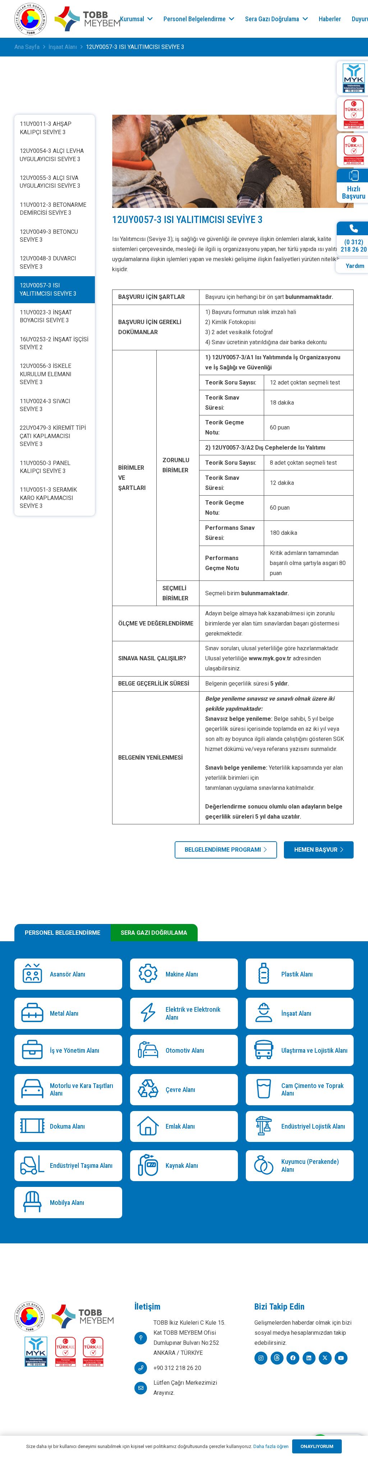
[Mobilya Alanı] (34, 1202)
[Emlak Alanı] (150, 1126)
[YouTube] (341, 1358)
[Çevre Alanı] (150, 1089)
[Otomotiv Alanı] (150, 1050)
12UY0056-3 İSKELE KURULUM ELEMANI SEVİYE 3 (46, 374)
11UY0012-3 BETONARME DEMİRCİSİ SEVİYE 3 (53, 208)
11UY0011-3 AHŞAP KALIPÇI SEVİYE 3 (46, 127)
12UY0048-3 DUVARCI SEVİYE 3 (48, 262)
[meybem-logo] (87, 19)
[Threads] (277, 1358)
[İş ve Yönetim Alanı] (34, 1050)
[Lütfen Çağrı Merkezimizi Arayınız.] (143, 1388)
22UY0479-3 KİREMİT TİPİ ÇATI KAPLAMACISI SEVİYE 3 (53, 435)
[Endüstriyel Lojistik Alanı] (265, 1126)
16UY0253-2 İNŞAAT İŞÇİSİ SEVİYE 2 (54, 343)
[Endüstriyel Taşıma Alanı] (34, 1166)
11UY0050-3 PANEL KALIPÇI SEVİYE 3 (45, 467)
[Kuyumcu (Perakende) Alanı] (265, 1166)
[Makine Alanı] (150, 974)
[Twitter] (325, 1358)
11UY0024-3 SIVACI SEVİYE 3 (45, 405)
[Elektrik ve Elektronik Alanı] (150, 1013)
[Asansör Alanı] (34, 974)
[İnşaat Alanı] (265, 1013)
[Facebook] (292, 1358)
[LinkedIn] (309, 1358)
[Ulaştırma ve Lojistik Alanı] (265, 1050)
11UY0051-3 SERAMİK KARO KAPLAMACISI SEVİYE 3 (48, 497)
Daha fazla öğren (271, 1446)
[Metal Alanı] (34, 1013)
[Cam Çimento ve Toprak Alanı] (265, 1089)
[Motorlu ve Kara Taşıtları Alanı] (34, 1089)
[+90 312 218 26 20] (143, 1368)
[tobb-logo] (30, 19)
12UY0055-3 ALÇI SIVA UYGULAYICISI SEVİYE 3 (50, 181)
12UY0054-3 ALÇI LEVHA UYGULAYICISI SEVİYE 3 (52, 154)
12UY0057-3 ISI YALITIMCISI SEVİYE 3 (48, 289)
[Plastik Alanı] (265, 974)
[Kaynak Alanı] (150, 1166)
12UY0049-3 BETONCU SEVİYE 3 (49, 235)
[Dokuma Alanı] (34, 1126)
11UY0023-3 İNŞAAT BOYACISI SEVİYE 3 (46, 316)
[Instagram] (260, 1358)
